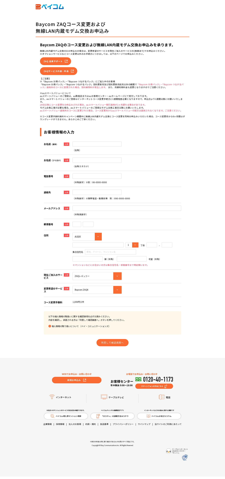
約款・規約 (90, 424)
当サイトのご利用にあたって (168, 424)
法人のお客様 (75, 424)
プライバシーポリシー (123, 424)
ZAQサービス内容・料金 (56, 71)
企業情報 (47, 424)
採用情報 (60, 424)
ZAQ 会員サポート (53, 61)
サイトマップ (144, 424)
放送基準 (104, 424)
